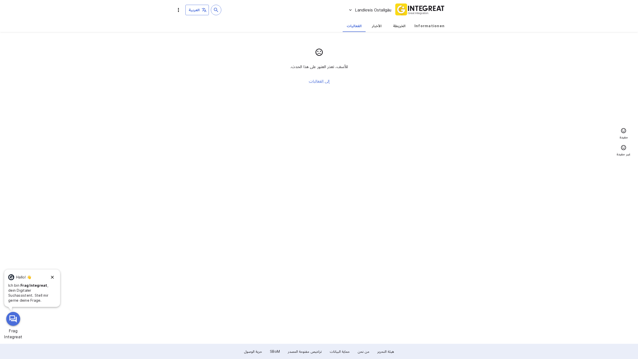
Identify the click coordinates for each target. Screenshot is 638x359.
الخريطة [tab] (399, 26)
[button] (623, 134)
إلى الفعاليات (319, 81)
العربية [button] (194, 10)
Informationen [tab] (429, 26)
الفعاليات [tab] (354, 26)
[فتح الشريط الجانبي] (178, 10)
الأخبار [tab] (377, 26)
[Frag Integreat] (13, 319)
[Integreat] (420, 9)
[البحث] (216, 10)
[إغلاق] (52, 277)
